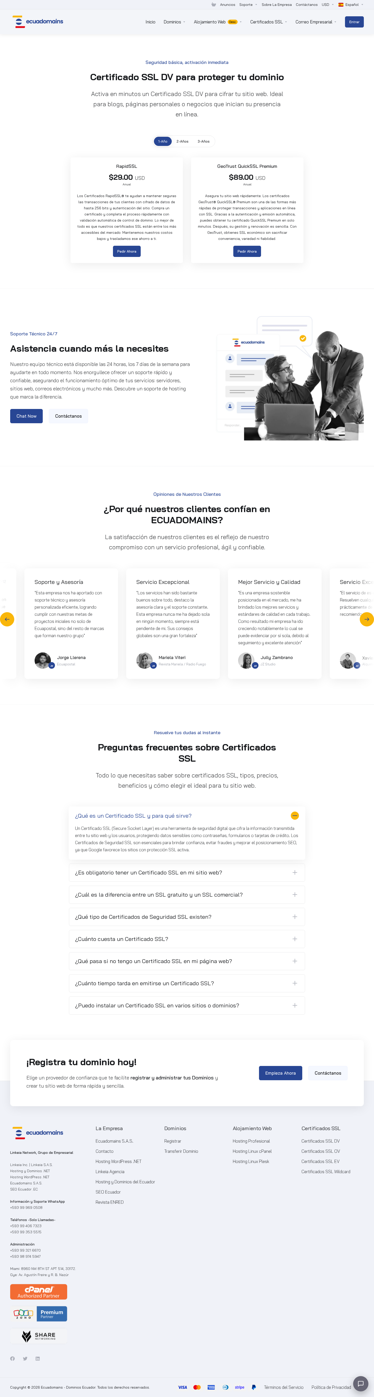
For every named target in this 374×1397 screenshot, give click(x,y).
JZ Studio (268, 664)
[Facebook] (12, 1358)
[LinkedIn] (38, 1358)
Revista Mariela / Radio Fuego (182, 664)
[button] (367, 619)
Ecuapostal (66, 664)
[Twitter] (25, 1358)
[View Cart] (213, 4)
